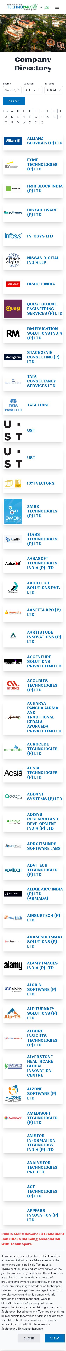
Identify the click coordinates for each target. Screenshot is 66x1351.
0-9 (5, 111)
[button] (44, 7)
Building (49, 83)
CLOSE (29, 1338)
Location (29, 83)
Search (7, 83)
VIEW (54, 1338)
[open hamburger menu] (55, 7)
